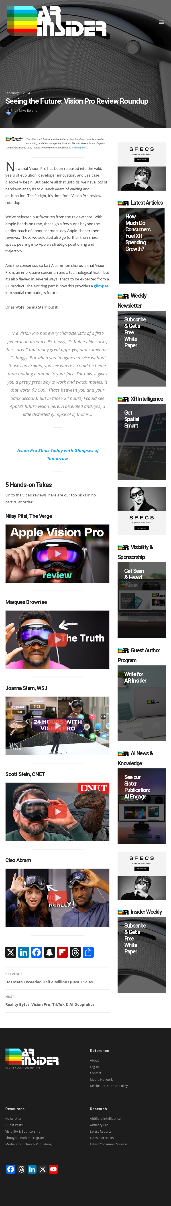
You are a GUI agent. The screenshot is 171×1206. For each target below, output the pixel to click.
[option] (142, 246)
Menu (161, 22)
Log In (94, 1067)
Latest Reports (100, 1131)
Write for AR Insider (135, 677)
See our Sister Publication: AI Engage (137, 787)
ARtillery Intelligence (105, 1118)
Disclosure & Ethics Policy (109, 1086)
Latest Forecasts (102, 1138)
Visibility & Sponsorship (23, 1131)
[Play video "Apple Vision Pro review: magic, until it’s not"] (57, 553)
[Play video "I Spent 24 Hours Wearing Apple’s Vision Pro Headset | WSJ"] (57, 725)
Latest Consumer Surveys (109, 1144)
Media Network (101, 1079)
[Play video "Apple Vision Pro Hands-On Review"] (57, 811)
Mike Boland (28, 110)
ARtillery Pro (99, 1125)
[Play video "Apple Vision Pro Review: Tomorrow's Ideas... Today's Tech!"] (57, 639)
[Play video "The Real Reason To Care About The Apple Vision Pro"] (57, 897)
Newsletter (13, 1118)
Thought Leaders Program (24, 1138)
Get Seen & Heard (134, 574)
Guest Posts (14, 1125)
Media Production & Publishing (28, 1144)
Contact (95, 1073)
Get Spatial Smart (131, 419)
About (94, 1060)
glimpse (101, 285)
